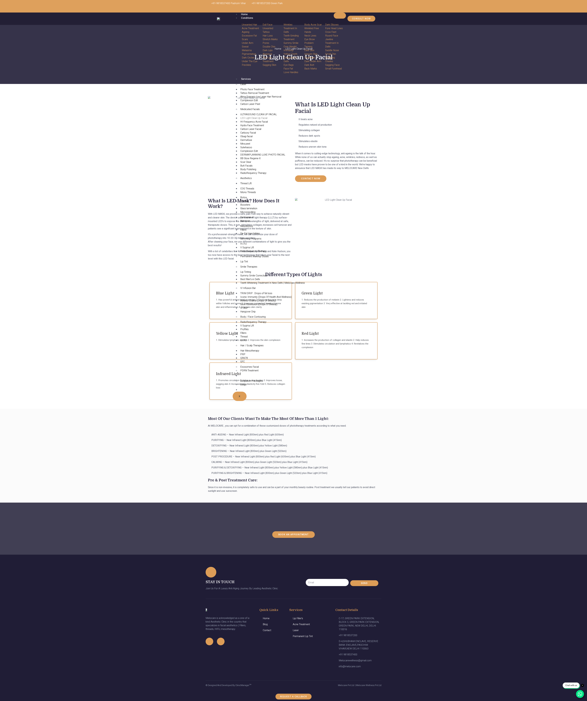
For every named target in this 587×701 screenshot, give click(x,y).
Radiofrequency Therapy (253, 173)
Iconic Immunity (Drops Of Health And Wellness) (266, 297)
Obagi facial (246, 136)
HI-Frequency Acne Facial (254, 122)
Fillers (243, 230)
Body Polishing (248, 169)
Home (244, 14)
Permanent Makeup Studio (254, 256)
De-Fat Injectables (250, 233)
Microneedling (247, 212)
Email (309, 576)
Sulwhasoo (246, 147)
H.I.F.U (243, 244)
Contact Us (247, 390)
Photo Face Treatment (252, 89)
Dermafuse (246, 140)
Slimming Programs (250, 239)
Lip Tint (244, 261)
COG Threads (247, 188)
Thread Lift (246, 183)
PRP (242, 354)
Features (246, 376)
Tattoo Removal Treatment (254, 93)
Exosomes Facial (249, 367)
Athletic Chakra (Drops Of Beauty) (258, 300)
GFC (242, 362)
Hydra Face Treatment (252, 125)
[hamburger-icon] (340, 16)
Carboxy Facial (248, 133)
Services (246, 79)
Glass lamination (248, 208)
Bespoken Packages (251, 381)
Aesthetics (246, 178)
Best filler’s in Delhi (250, 279)
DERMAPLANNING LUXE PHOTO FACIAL (262, 155)
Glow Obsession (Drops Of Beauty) (258, 304)
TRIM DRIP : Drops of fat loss (256, 293)
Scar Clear (245, 162)
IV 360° (244, 308)
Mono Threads (248, 192)
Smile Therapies (248, 267)
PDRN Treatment (249, 370)
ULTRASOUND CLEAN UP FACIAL (258, 114)
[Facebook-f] (209, 641)
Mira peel (245, 144)
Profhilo (244, 201)
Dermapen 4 (246, 217)
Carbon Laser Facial (250, 129)
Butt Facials (246, 166)
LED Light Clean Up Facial (253, 118)
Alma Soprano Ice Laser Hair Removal (260, 97)
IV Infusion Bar (248, 288)
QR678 (244, 358)
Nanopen (245, 221)
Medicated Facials (250, 109)
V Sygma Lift (247, 247)
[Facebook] (375, 5)
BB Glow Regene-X (250, 158)
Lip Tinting (245, 272)
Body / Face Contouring (253, 317)
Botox (243, 197)
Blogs (243, 384)
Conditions (247, 18)
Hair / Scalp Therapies (252, 345)
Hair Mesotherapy (249, 351)
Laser (243, 84)
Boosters (245, 205)
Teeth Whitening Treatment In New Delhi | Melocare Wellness (272, 283)
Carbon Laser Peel (250, 104)
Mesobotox (246, 226)
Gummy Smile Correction (253, 275)
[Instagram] (366, 5)
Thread (244, 337)
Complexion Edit (249, 100)
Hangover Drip (248, 311)
